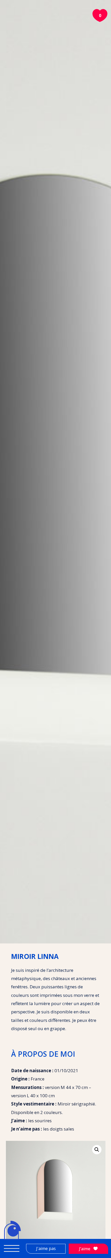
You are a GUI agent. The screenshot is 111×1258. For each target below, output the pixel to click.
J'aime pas (46, 1248)
